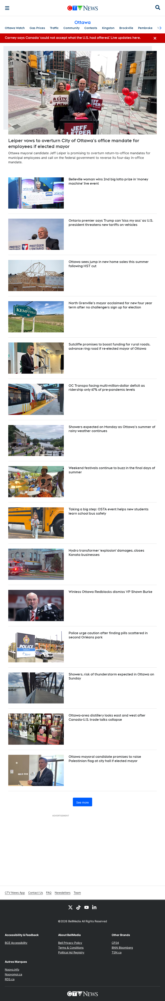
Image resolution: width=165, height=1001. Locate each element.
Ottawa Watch (15, 28)
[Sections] (7, 8)
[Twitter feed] (70, 907)
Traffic (54, 28)
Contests (90, 28)
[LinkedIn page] (94, 907)
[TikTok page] (78, 907)
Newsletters (62, 892)
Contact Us (35, 892)
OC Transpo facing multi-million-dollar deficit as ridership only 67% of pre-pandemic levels (107, 388)
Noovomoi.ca (13, 974)
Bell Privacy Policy (70, 942)
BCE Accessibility (16, 942)
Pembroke (145, 28)
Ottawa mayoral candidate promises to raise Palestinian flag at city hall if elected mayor (105, 759)
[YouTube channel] (86, 907)
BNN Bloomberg (122, 947)
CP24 (115, 942)
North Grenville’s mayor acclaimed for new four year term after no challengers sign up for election (110, 305)
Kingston (108, 28)
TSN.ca (117, 952)
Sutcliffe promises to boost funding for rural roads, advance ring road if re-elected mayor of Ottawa (109, 346)
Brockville (126, 28)
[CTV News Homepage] (82, 8)
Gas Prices (37, 28)
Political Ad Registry (71, 952)
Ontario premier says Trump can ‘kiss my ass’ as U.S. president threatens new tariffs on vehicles (111, 223)
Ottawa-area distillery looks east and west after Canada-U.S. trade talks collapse (107, 718)
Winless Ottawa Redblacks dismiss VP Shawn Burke (110, 592)
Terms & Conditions (71, 947)
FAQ (49, 892)
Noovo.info (12, 969)
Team (77, 892)
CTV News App (15, 892)
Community (71, 28)
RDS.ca (9, 979)
